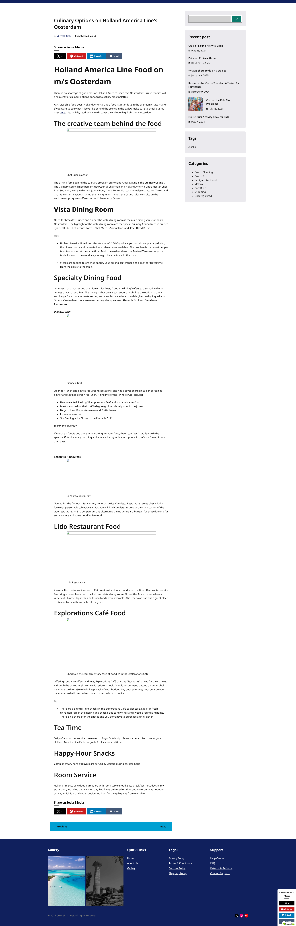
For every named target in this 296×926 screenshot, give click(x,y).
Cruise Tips (201, 176)
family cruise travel (206, 180)
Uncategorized (203, 196)
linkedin (98, 56)
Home (130, 858)
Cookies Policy (177, 868)
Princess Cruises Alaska (202, 58)
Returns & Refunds (221, 868)
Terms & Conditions (180, 863)
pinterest (78, 56)
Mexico (199, 184)
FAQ (212, 863)
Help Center (217, 858)
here (62, 112)
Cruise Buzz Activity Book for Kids (208, 117)
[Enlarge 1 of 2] (81, 860)
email (116, 56)
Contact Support (220, 873)
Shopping (200, 192)
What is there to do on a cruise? (207, 70)
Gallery (131, 868)
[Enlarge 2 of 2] (119, 860)
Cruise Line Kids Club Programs (218, 102)
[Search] (236, 19)
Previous (62, 826)
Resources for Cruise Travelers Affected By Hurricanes (213, 85)
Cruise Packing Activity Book (205, 45)
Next (163, 826)
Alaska (192, 147)
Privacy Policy (177, 858)
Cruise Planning (204, 172)
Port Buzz (200, 188)
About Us (132, 863)
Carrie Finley (64, 35)
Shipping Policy (178, 873)
